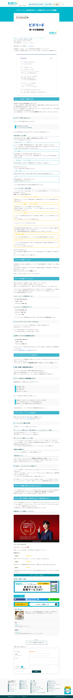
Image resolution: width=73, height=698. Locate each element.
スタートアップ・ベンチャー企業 (37, 688)
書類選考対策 (23, 684)
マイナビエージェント (13, 685)
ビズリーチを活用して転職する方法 (27, 62)
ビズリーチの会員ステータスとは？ (27, 69)
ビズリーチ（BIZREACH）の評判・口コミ (36, 642)
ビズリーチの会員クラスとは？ (26, 67)
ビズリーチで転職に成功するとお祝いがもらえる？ (30, 89)
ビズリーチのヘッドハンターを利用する (28, 83)
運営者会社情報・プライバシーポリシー (14, 696)
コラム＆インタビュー (52, 689)
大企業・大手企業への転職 (36, 687)
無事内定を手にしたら (24, 688)
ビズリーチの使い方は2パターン (27, 63)
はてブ (40, 599)
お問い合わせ (24, 696)
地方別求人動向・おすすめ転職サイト (55, 688)
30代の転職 (34, 685)
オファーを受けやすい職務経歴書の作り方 (29, 79)
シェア (17, 599)
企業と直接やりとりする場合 (22, 125)
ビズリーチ (31, 46)
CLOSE (51, 58)
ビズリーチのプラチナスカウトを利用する (28, 76)
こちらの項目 (29, 418)
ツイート (29, 599)
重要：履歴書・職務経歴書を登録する (28, 78)
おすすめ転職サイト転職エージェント (12, 682)
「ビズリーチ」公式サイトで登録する (36, 575)
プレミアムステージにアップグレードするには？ (30, 71)
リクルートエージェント (13, 684)
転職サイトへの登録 (24, 685)
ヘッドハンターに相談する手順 (27, 84)
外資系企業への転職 (35, 689)
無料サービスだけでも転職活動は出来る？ (29, 72)
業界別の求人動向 (51, 685)
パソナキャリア (11, 688)
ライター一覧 (51, 691)
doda (10, 686)
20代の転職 (34, 684)
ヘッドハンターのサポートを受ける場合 (24, 127)
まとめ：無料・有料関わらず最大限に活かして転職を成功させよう (33, 92)
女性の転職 (34, 691)
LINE (51, 599)
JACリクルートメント (13, 689)
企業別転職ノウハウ (52, 687)
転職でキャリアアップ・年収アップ (54, 684)
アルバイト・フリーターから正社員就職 (38, 692)
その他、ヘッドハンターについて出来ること (29, 86)
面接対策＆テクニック (24, 687)
